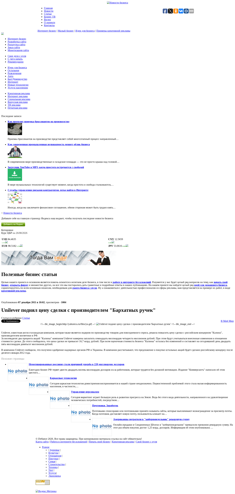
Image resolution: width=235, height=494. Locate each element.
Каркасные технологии (63, 378)
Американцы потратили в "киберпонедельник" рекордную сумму (151, 419)
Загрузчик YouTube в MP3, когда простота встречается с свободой (46, 167)
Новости (48, 11)
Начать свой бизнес (99, 441)
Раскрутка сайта (16, 44)
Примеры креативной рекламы (113, 30)
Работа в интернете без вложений (68, 441)
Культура (53, 452)
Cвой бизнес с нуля (146, 441)
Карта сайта (42, 441)
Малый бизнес (66, 30)
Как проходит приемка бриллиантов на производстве (38, 121)
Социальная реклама (19, 99)
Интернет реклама (18, 96)
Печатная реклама (17, 107)
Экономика (54, 476)
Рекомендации (16, 61)
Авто (10, 76)
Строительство (56, 464)
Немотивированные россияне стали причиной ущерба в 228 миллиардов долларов (76, 364)
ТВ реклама (14, 105)
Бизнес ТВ (49, 16)
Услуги (52, 473)
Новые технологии (18, 84)
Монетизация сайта (18, 50)
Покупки (53, 458)
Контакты (49, 25)
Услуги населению (18, 87)
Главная (48, 8)
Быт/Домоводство (17, 79)
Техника (53, 467)
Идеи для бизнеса (85, 30)
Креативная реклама (19, 93)
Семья (51, 461)
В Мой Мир (227, 321)
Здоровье (54, 450)
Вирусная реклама (18, 102)
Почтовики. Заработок (105, 405)
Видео (47, 19)
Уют (50, 470)
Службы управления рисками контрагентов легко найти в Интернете (48, 190)
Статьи (48, 13)
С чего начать (15, 59)
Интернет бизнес (47, 30)
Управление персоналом (85, 391)
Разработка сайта (17, 41)
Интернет (13, 82)
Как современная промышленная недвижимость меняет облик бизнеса (49, 144)
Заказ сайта (14, 47)
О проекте (49, 22)
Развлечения (14, 73)
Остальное (13, 70)
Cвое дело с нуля (17, 56)
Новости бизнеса (12, 213)
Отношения (54, 455)
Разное (45, 447)
